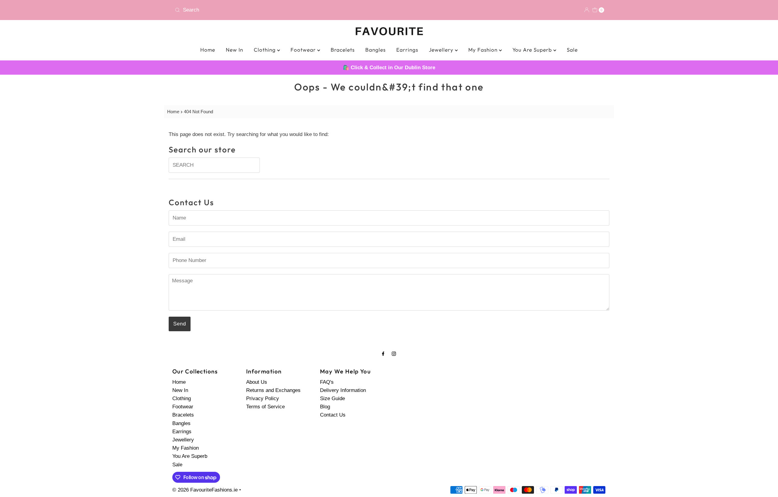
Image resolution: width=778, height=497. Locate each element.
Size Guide (332, 398)
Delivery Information (343, 390)
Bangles (375, 49)
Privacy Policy (262, 398)
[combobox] (279, 10)
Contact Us (333, 415)
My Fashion (483, 49)
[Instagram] (394, 353)
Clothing (265, 49)
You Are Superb (532, 49)
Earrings (407, 49)
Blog (325, 407)
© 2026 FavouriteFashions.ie (205, 490)
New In (234, 49)
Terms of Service (265, 407)
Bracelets (343, 49)
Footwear (304, 49)
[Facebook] (383, 353)
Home (207, 49)
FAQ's (327, 382)
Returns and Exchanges (273, 390)
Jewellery (442, 49)
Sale (572, 49)
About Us (256, 382)
